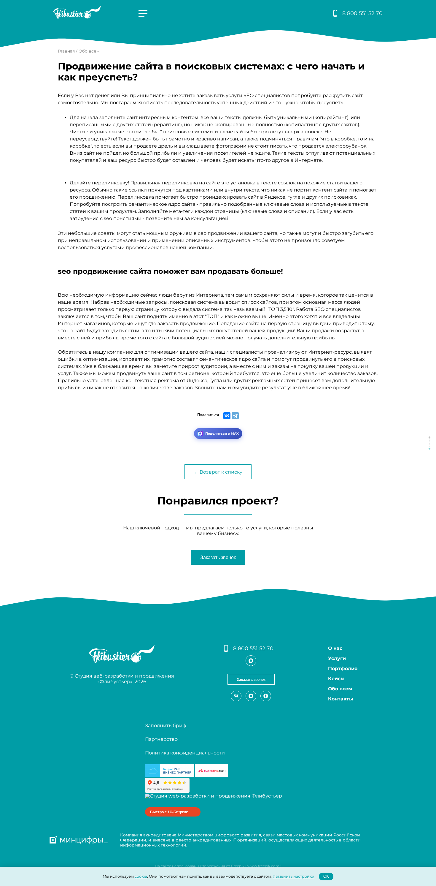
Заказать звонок (218, 557)
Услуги (337, 658)
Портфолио (342, 668)
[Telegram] (235, 415)
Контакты (340, 699)
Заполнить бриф (165, 725)
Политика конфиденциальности (185, 753)
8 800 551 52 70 (362, 13)
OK (326, 876)
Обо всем (340, 689)
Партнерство (161, 739)
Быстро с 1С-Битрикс (169, 811)
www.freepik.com (263, 866)
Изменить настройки (293, 876)
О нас (335, 648)
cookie (141, 876)
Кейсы (336, 678)
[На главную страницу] (77, 17)
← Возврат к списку (218, 472)
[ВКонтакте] (226, 415)
